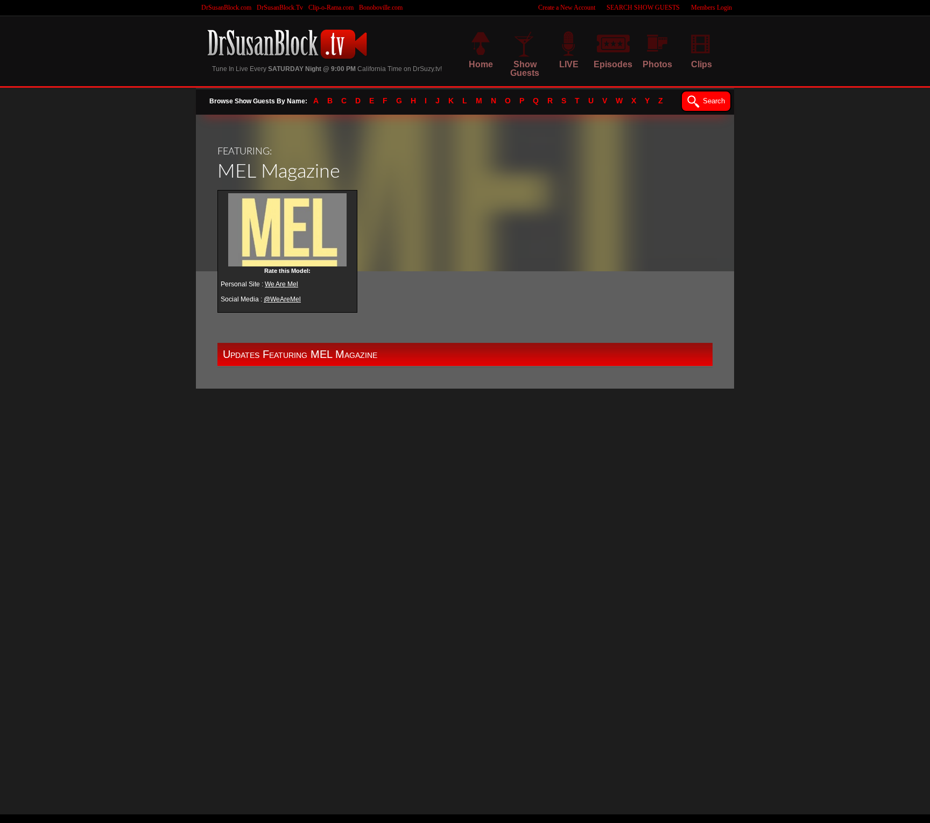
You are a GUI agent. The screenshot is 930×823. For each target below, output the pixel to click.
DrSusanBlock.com (226, 7)
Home (481, 64)
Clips (701, 64)
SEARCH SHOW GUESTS (643, 7)
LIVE (569, 64)
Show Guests (524, 69)
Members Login (711, 7)
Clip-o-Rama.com (331, 7)
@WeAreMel (282, 299)
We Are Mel (281, 284)
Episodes (613, 64)
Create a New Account (566, 7)
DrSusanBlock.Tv (280, 7)
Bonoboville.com (381, 7)
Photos (657, 64)
